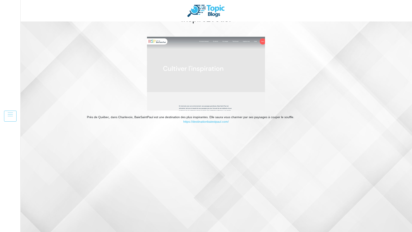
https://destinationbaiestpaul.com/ (206, 121)
